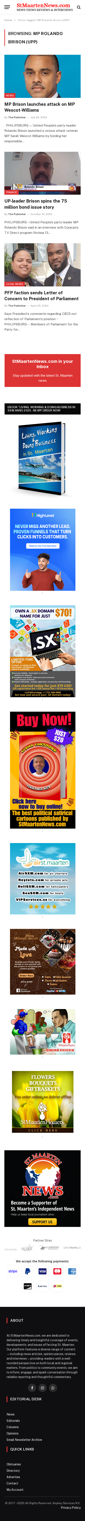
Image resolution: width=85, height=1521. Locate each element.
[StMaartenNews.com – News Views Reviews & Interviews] (45, 7)
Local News (14, 284)
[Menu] (7, 7)
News (10, 95)
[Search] (78, 7)
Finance (11, 192)
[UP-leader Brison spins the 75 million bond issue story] (42, 173)
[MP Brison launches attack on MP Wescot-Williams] (42, 76)
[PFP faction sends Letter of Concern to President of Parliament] (42, 264)
